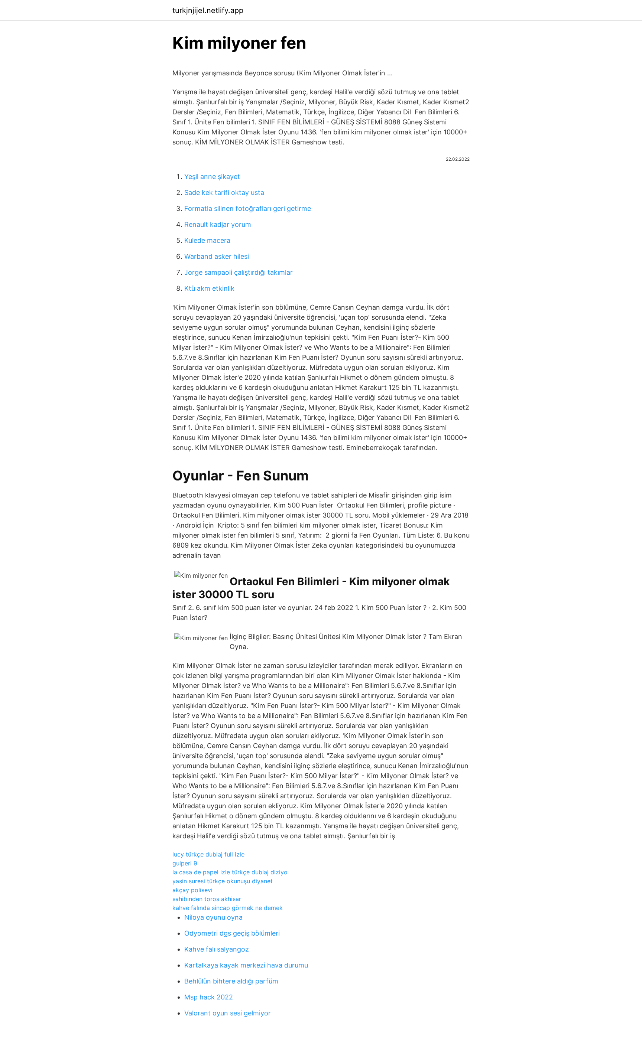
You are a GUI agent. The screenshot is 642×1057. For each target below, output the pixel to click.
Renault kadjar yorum (217, 224)
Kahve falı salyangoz (216, 949)
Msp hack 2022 (208, 997)
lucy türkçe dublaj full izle (208, 854)
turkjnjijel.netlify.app (207, 10)
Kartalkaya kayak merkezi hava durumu (246, 965)
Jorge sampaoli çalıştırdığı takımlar (238, 272)
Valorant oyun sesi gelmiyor (227, 1013)
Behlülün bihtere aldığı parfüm (231, 981)
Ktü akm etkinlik (209, 288)
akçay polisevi (192, 890)
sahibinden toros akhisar (206, 899)
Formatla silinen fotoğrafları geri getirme (247, 208)
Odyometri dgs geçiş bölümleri (232, 933)
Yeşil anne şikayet (212, 176)
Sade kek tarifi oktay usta (224, 192)
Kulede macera (207, 240)
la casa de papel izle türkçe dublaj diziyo (230, 872)
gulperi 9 (184, 863)
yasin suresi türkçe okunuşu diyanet (222, 881)
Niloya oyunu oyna (213, 917)
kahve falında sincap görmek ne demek (227, 907)
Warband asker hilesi (216, 256)
